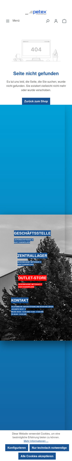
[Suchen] (47, 20)
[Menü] (7, 20)
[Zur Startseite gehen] (36, 12)
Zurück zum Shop (36, 101)
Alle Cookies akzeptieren (37, 456)
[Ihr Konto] (56, 20)
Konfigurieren (17, 448)
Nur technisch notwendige (49, 448)
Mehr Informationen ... (36, 441)
